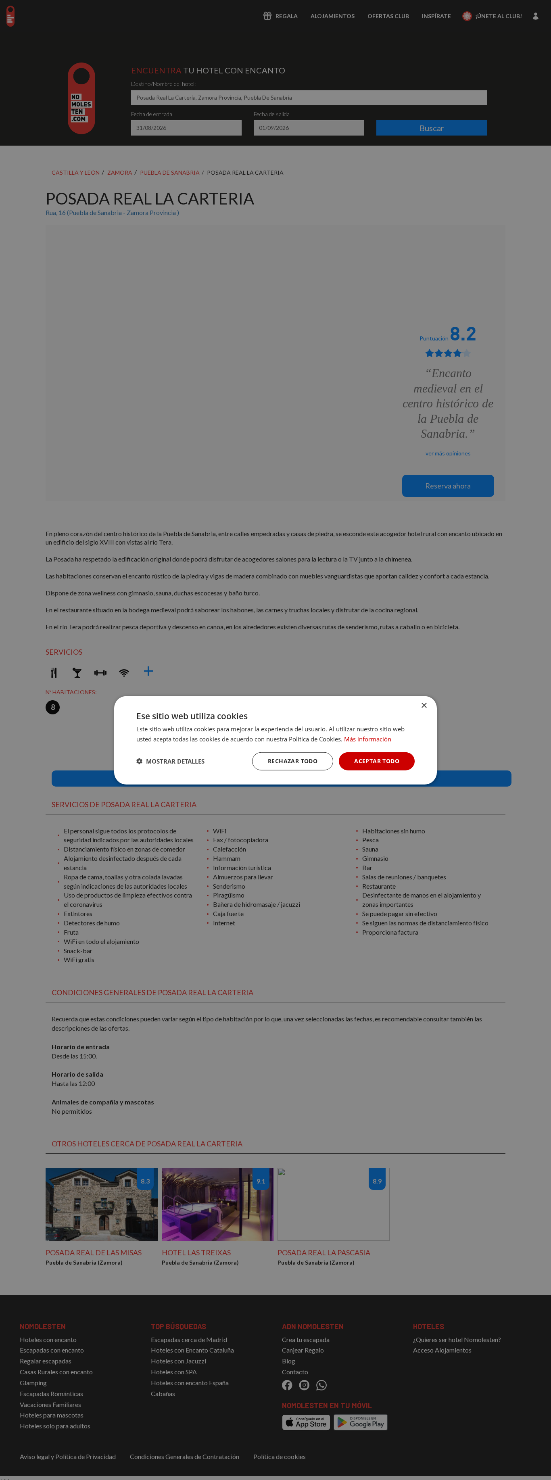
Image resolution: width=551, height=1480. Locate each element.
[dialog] (275, 740)
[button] (170, 760)
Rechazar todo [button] (292, 760)
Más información (367, 739)
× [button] (424, 705)
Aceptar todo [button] (376, 760)
